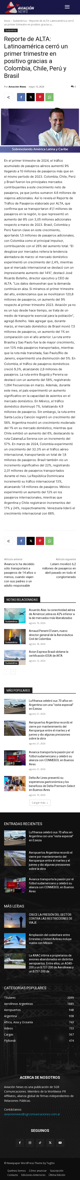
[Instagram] (30, 1143)
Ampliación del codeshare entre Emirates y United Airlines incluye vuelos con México (50, 939)
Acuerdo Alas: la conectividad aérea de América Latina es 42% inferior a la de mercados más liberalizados (52, 614)
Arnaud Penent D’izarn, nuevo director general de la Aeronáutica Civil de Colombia (51, 635)
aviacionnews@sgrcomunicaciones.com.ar (32, 1114)
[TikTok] (40, 1143)
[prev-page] (6, 671)
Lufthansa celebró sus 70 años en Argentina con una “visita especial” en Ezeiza (51, 704)
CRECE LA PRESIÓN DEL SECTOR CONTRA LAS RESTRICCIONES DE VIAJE (50, 918)
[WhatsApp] (49, 97)
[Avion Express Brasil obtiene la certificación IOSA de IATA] (15, 657)
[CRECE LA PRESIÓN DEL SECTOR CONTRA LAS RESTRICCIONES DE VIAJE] (15, 920)
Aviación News (17, 86)
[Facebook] (21, 97)
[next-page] (13, 671)
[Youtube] (60, 1143)
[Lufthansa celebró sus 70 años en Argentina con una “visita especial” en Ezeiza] (15, 706)
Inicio (7, 21)
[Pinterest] (40, 97)
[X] (30, 97)
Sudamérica (20, 21)
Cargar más (38, 802)
